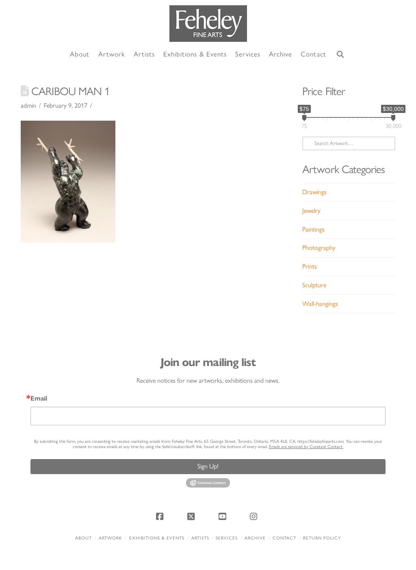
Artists (200, 538)
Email (38, 398)
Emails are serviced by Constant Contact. (306, 446)
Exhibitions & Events (156, 538)
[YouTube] (224, 516)
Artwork (110, 538)
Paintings (313, 229)
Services (227, 538)
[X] (192, 516)
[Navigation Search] (340, 54)
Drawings (314, 192)
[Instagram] (255, 516)
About (83, 538)
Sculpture (314, 285)
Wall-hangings (320, 304)
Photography (319, 247)
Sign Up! (208, 466)
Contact (284, 538)
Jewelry (311, 211)
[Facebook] (161, 516)
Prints (309, 266)
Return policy (322, 538)
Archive (255, 538)
